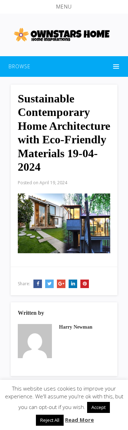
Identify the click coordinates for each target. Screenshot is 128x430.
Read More (79, 419)
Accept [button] (98, 407)
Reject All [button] (49, 420)
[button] (64, 7)
